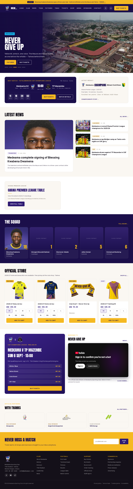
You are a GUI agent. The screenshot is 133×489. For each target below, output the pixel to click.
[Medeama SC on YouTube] (10, 475)
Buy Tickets (121, 8)
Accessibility (124, 483)
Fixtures (48, 8)
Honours (39, 465)
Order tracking (88, 468)
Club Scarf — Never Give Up (79, 304)
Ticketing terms (115, 483)
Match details (65, 97)
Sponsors (88, 8)
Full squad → (123, 224)
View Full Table (16, 204)
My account (87, 465)
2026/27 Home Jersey (46, 304)
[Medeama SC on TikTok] (15, 475)
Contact (97, 8)
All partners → (122, 409)
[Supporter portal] (106, 8)
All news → (124, 116)
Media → (125, 340)
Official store (88, 471)
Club (28, 8)
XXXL (22, 315)
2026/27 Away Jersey (14, 304)
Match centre (64, 473)
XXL (16, 315)
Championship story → (90, 99)
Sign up (124, 441)
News (34, 8)
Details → (103, 2)
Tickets (65, 8)
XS (9, 311)
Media (79, 8)
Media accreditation (114, 465)
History (39, 462)
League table (64, 471)
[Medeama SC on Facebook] (6, 475)
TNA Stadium (41, 468)
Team (41, 8)
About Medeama (42, 459)
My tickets (87, 462)
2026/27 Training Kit (108, 304)
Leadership (40, 471)
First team (63, 459)
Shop (72, 8)
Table (57, 8)
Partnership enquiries (114, 462)
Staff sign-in (88, 473)
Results (62, 468)
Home (21, 8)
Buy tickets (24, 62)
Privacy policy (97, 483)
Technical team (65, 462)
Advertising (111, 471)
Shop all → (124, 275)
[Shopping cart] (111, 8)
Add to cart (19, 320)
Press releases (112, 468)
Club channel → (122, 381)
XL (9, 315)
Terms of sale (106, 483)
